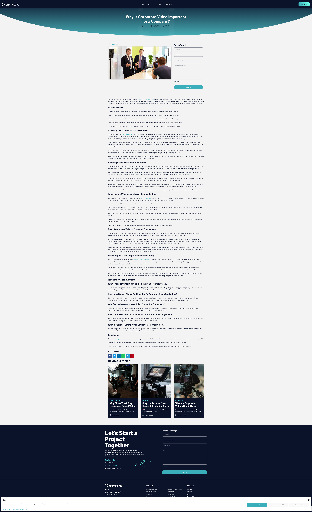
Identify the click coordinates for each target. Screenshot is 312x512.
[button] (308, 500)
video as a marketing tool (146, 99)
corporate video (128, 134)
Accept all (257, 505)
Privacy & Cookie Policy (9, 509)
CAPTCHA (176, 81)
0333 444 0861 (110, 462)
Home (142, 4)
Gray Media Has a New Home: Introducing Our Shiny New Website (154, 406)
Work (160, 4)
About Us (169, 4)
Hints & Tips (114, 44)
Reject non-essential (278, 505)
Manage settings (299, 505)
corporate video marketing (141, 259)
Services (150, 4)
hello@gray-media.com (113, 468)
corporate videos (146, 198)
